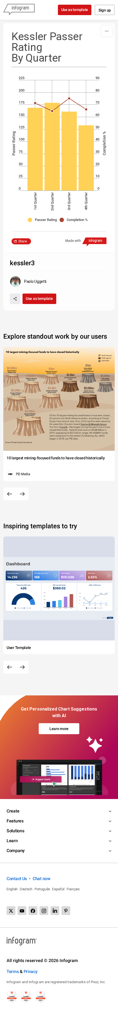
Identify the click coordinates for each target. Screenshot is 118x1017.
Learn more (59, 728)
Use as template (74, 9)
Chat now (41, 878)
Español (58, 889)
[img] (35, 149)
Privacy (31, 971)
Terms (13, 971)
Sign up (105, 10)
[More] (107, 31)
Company (16, 850)
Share (22, 241)
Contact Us (17, 878)
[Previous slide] (9, 494)
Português (42, 889)
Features (15, 820)
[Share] (15, 299)
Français (73, 889)
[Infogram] (19, 10)
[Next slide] (22, 494)
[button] (44, 220)
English (12, 889)
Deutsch (26, 889)
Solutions (15, 830)
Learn (12, 840)
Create (13, 811)
